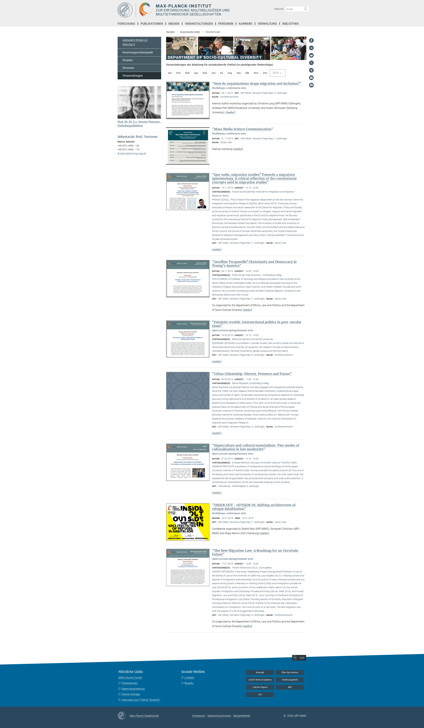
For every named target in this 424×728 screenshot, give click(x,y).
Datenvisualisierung (133, 688)
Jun (213, 72)
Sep (239, 72)
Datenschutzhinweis (219, 715)
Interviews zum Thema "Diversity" (141, 699)
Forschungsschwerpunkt (138, 52)
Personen (128, 67)
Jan (170, 72)
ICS (260, 694)
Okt (247, 72)
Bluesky (189, 683)
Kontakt (260, 672)
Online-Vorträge (131, 694)
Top (301, 658)
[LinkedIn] (311, 47)
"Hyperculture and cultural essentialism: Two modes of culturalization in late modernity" (255, 447)
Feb (178, 72)
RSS (290, 687)
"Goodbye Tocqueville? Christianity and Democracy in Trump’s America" (254, 264)
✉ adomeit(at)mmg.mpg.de (132, 153)
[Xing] (311, 70)
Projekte (128, 60)
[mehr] (230, 112)
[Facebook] (311, 40)
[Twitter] (311, 62)
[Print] (311, 85)
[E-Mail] (311, 77)
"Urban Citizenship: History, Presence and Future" (252, 374)
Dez (265, 72)
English (279, 9)
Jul (221, 72)
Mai (205, 72)
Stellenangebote (290, 679)
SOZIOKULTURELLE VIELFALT (135, 42)
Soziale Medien (193, 672)
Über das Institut (290, 672)
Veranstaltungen (133, 75)
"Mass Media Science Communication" (242, 129)
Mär (187, 72)
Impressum (198, 715)
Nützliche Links (130, 672)
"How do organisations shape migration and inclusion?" (256, 83)
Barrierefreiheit (241, 715)
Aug (230, 72)
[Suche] (305, 9)
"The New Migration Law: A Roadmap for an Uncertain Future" (255, 552)
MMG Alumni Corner (130, 677)
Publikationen (130, 683)
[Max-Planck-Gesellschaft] (124, 716)
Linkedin (189, 677)
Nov (256, 72)
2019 (276, 72)
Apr (196, 72)
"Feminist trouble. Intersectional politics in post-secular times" (256, 324)
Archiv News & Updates (260, 679)
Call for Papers (260, 687)
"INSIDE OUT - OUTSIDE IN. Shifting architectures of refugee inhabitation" (254, 507)
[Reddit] (311, 55)
